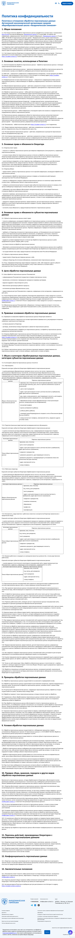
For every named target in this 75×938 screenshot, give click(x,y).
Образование (40, 912)
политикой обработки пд (10, 933)
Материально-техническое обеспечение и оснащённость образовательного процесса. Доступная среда (55, 919)
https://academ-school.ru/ (9, 56)
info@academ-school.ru (8, 300)
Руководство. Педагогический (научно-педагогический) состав (50, 914)
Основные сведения (6, 910)
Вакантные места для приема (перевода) (10, 921)
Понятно (47, 932)
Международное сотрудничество (44, 921)
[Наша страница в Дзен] (39, 905)
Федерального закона (30, 34)
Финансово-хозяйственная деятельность (10, 916)
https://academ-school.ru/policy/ (11, 886)
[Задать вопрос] (67, 3)
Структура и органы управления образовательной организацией (51, 910)
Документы (4, 912)
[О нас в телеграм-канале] (31, 905)
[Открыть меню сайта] (56, 3)
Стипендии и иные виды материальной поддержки (48, 916)
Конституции (5, 34)
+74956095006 (34, 901)
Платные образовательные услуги (8, 923)
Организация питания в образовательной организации (13, 918)
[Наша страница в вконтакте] (35, 905)
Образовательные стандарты (7, 914)
